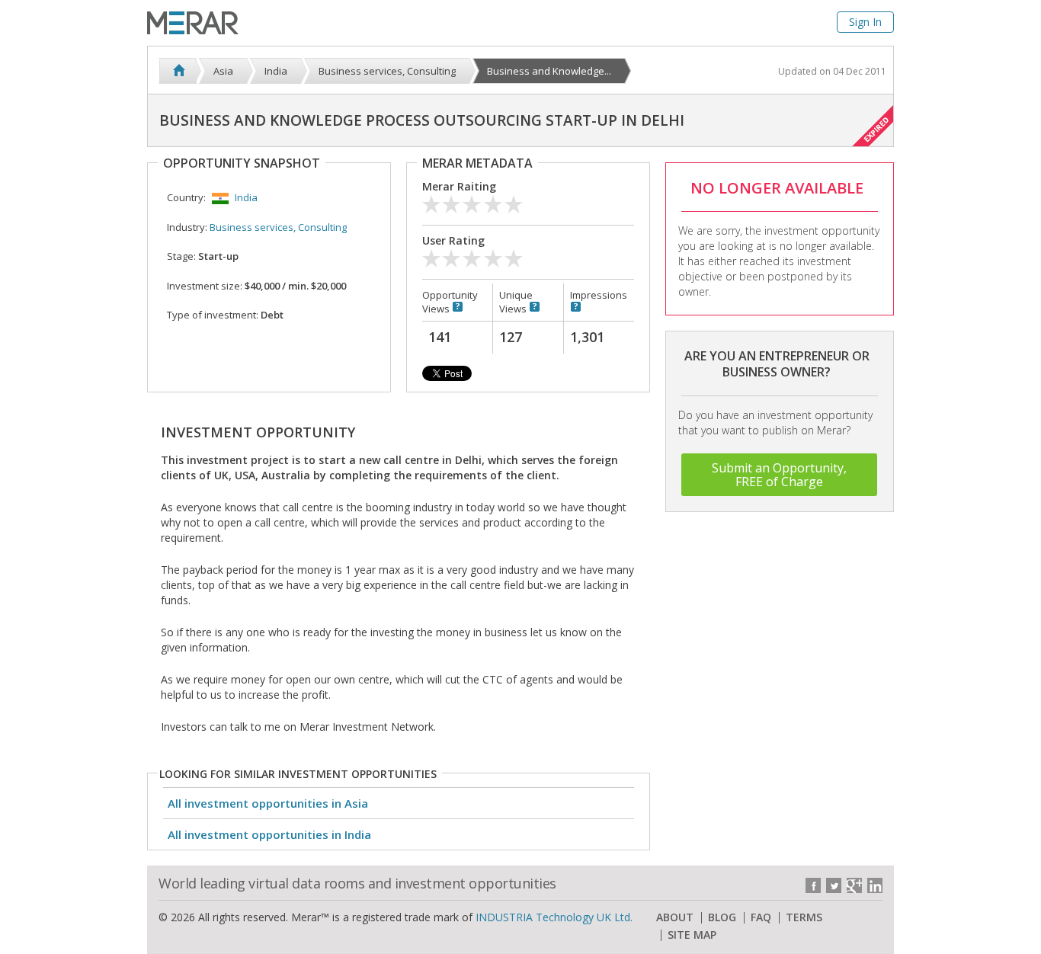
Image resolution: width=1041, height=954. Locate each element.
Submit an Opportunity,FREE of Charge (779, 474)
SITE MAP (692, 935)
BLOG (722, 917)
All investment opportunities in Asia (268, 803)
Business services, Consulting (278, 227)
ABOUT (674, 917)
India (246, 197)
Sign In (865, 21)
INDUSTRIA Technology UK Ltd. (554, 917)
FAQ (761, 917)
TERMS (804, 917)
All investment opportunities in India (269, 834)
